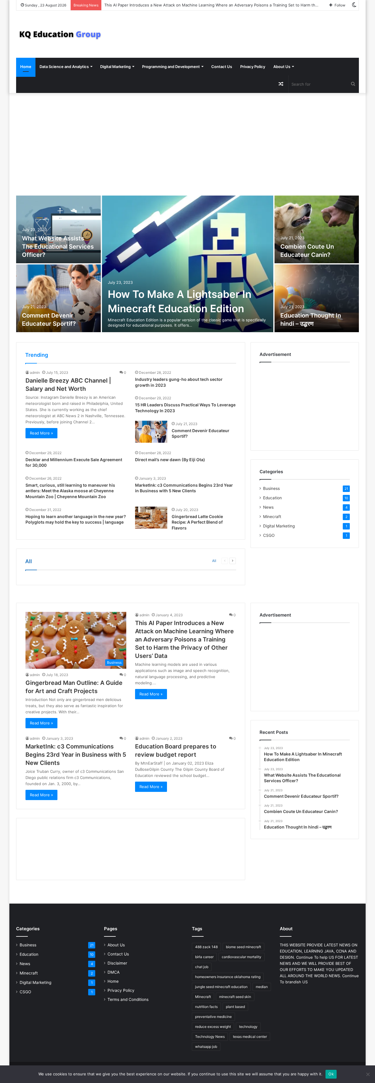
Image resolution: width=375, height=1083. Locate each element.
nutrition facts (206, 1006)
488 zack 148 (206, 947)
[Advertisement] (187, 143)
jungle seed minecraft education (221, 986)
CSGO (269, 535)
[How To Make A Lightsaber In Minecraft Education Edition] (187, 264)
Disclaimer (117, 963)
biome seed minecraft (243, 947)
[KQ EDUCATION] (60, 34)
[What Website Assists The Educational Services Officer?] (58, 229)
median (262, 986)
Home (25, 66)
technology (248, 1026)
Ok (331, 1074)
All (214, 561)
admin (35, 372)
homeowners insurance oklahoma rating (227, 977)
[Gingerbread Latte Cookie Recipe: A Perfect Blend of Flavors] (151, 518)
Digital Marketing (115, 66)
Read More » (41, 433)
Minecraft (272, 516)
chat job (201, 967)
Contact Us (221, 66)
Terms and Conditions (128, 999)
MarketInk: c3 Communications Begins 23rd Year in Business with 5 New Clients (75, 754)
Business (271, 488)
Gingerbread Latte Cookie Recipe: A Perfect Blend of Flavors (197, 522)
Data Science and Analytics (64, 66)
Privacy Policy (252, 66)
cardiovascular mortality (241, 957)
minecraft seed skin (235, 996)
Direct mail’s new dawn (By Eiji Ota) (170, 459)
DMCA (114, 972)
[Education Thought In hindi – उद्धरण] (317, 298)
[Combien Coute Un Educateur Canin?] (317, 229)
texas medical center (250, 1036)
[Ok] (368, 1074)
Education (272, 497)
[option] (187, 264)
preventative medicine (213, 1016)
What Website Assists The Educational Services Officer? (58, 246)
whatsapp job (206, 1046)
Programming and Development (171, 66)
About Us (281, 66)
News (268, 507)
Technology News (210, 1036)
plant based (235, 1006)
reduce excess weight (213, 1026)
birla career (204, 957)
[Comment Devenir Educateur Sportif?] (58, 298)
